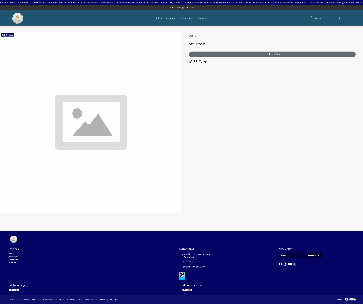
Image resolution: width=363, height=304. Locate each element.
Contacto (202, 18)
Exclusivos (170, 18)
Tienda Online (187, 18)
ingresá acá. (95, 299)
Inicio (159, 18)
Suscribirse (313, 255)
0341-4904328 (190, 262)
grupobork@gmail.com (194, 267)
